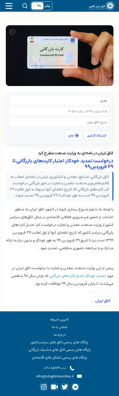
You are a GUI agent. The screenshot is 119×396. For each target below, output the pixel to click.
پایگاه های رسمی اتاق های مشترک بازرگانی (60, 350)
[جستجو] (25, 6)
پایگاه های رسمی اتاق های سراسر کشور (59, 342)
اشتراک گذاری (96, 135)
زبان (47, 6)
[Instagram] (44, 387)
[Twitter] (65, 387)
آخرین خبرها (59, 319)
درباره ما (60, 335)
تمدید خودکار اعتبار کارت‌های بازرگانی (77, 276)
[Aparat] (54, 387)
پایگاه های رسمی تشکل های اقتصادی (59, 357)
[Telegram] (75, 387)
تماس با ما (60, 327)
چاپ (71, 135)
